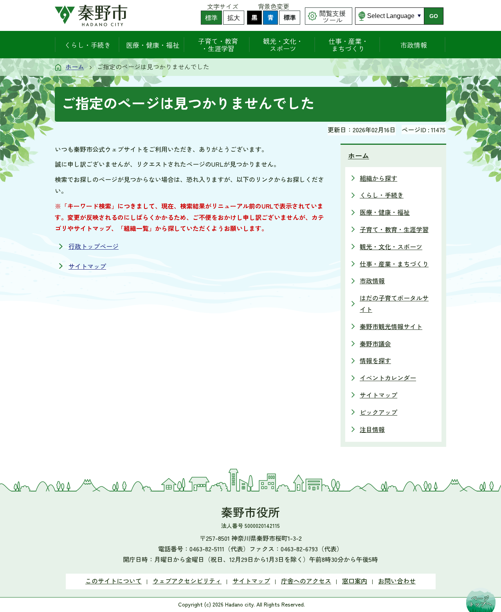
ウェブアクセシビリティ (187, 580)
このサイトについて (113, 580)
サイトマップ (87, 266)
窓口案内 (354, 580)
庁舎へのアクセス (306, 580)
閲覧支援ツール (332, 16)
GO (433, 16)
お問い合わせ (397, 580)
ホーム (74, 66)
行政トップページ (93, 246)
